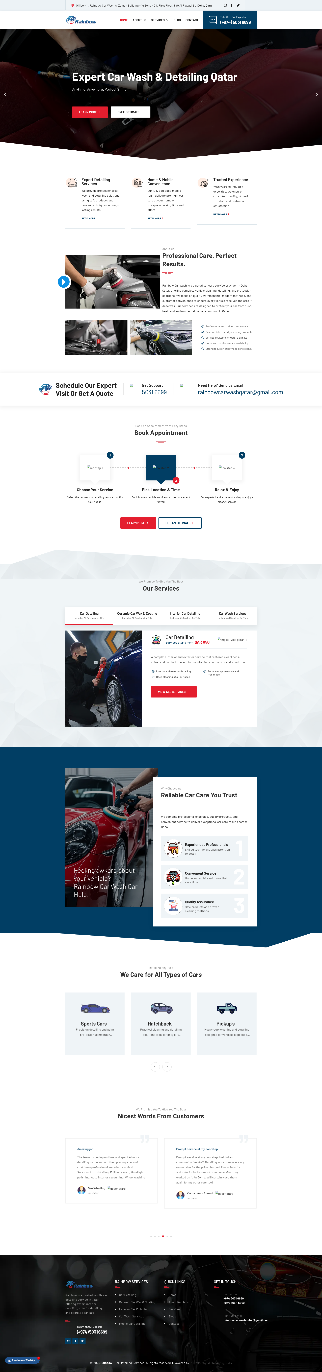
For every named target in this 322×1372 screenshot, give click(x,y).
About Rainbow (179, 1302)
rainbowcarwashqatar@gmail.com (246, 1320)
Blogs (172, 1316)
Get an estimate (178, 523)
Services (174, 1309)
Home (172, 1295)
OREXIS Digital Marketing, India (211, 1363)
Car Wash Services (131, 1316)
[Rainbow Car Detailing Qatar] (82, 20)
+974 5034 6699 (234, 1303)
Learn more (137, 112)
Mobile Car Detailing (132, 1323)
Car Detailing (127, 1295)
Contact (174, 1323)
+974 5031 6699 (234, 1298)
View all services (172, 692)
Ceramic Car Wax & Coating (137, 1302)
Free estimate (178, 112)
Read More (88, 218)
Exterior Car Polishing (133, 1309)
